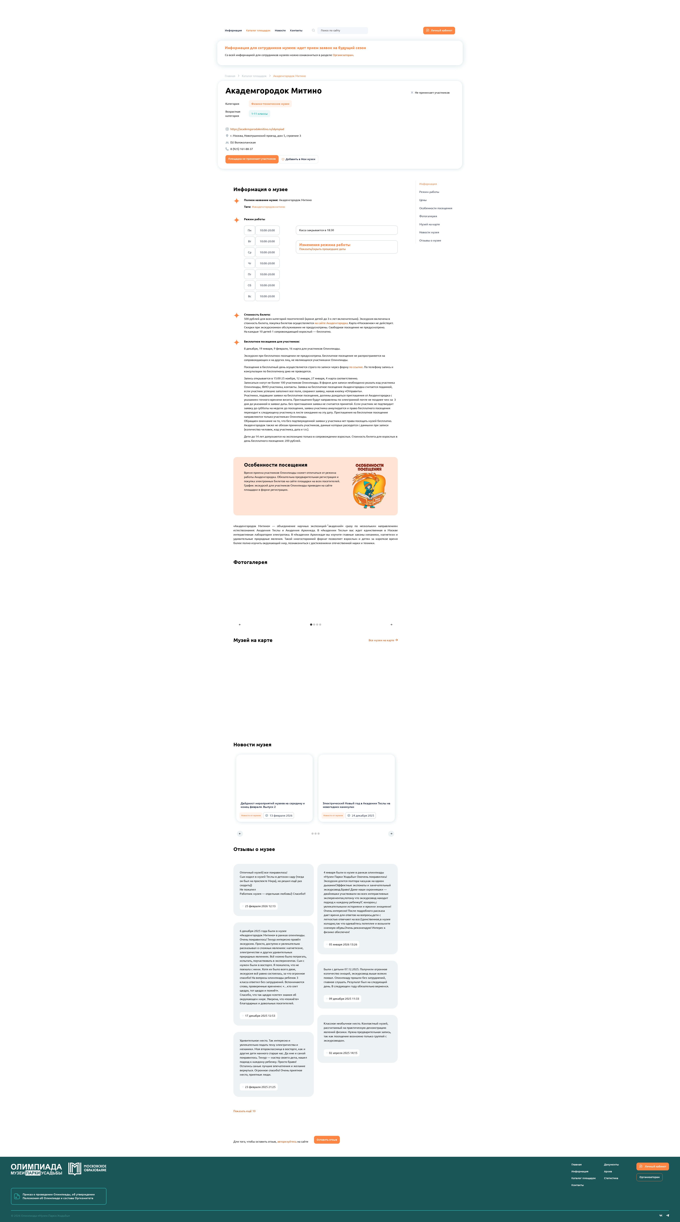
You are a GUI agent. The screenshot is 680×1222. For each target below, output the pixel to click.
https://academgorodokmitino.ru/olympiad (257, 129)
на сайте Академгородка (331, 323)
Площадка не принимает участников (252, 158)
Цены (423, 200)
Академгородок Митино (289, 75)
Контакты (296, 30)
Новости (280, 30)
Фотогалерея (428, 216)
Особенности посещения (435, 208)
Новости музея (429, 232)
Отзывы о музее (430, 240)
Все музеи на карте (382, 640)
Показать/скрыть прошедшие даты (322, 248)
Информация (233, 30)
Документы (611, 1164)
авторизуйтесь (287, 1141)
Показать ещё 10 (244, 1111)
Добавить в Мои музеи (300, 159)
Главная (230, 75)
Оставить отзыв (327, 1139)
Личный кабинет (441, 30)
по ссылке (356, 367)
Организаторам (343, 55)
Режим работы (429, 192)
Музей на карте (429, 224)
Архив (608, 1171)
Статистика (611, 1178)
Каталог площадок (258, 30)
